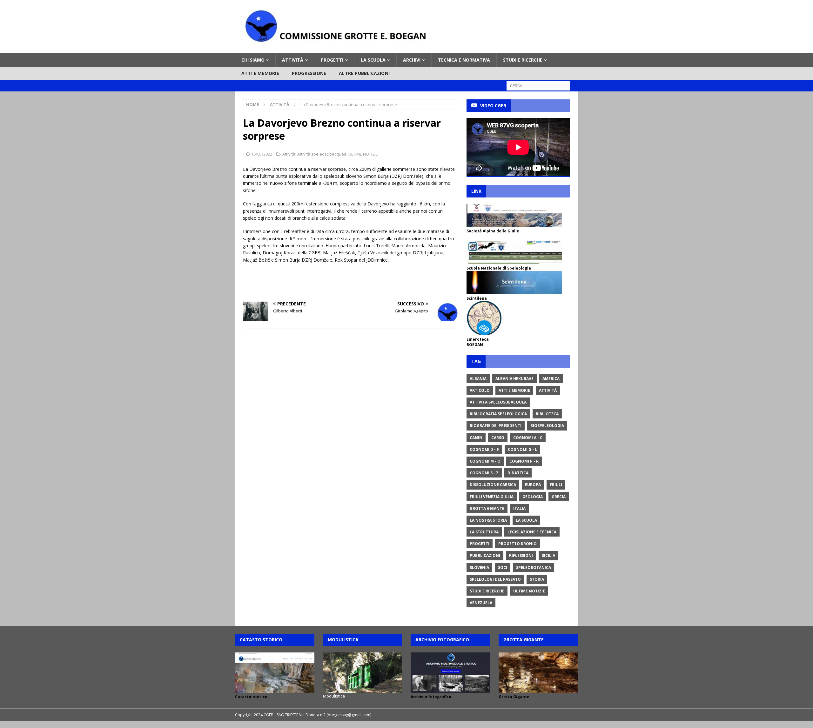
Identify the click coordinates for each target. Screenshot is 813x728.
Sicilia (548, 555)
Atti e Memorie (514, 390)
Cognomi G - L (522, 449)
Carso (497, 437)
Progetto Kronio (517, 543)
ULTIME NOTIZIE (363, 154)
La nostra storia (488, 520)
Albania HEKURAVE (514, 378)
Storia (537, 579)
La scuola (373, 60)
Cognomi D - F (484, 449)
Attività (292, 60)
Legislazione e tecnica (531, 532)
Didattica (517, 473)
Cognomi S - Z (484, 473)
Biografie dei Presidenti (495, 425)
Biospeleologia (547, 425)
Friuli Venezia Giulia (492, 496)
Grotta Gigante (487, 508)
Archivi (411, 60)
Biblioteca (547, 414)
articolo (480, 390)
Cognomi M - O (485, 461)
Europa (533, 484)
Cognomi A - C (527, 437)
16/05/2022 (261, 154)
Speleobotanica (533, 567)
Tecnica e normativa (464, 60)
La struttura (484, 532)
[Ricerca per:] (538, 85)
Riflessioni (521, 555)
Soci (502, 567)
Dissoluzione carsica (493, 484)
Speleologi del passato (495, 579)
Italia (519, 508)
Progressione (309, 73)
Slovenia (479, 567)
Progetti (332, 60)
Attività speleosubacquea (321, 154)
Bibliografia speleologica (498, 414)
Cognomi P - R (524, 461)
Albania (478, 378)
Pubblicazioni (485, 555)
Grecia (559, 496)
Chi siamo (253, 60)
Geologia (532, 496)
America (551, 378)
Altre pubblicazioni (364, 73)
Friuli (556, 484)
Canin (476, 437)
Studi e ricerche (522, 60)
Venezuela (481, 602)
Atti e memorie (260, 73)
